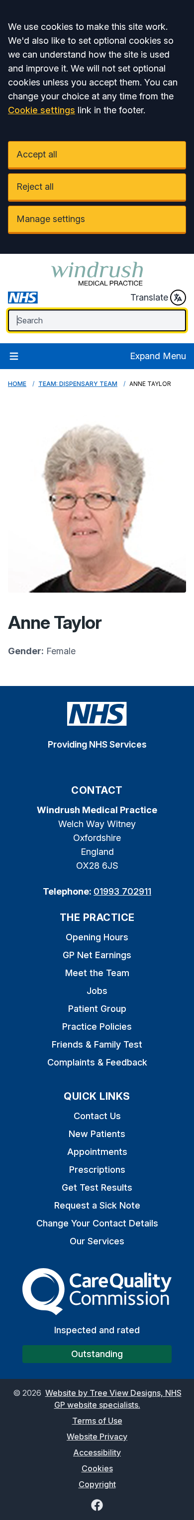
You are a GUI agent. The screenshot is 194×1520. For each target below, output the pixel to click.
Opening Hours (97, 937)
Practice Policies (97, 1026)
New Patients (97, 1134)
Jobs (97, 991)
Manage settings (50, 219)
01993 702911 (122, 891)
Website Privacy (97, 1437)
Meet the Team (97, 973)
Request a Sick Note (97, 1205)
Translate (149, 297)
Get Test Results (97, 1187)
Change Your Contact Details (97, 1223)
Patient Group (97, 1008)
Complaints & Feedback (97, 1062)
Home (17, 383)
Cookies (97, 1468)
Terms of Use (97, 1421)
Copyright (97, 1484)
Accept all (36, 154)
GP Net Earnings (97, 955)
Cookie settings (41, 110)
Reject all (35, 186)
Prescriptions (97, 1169)
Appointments (97, 1151)
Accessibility (97, 1452)
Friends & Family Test (97, 1044)
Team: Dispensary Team (77, 383)
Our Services (97, 1241)
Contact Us (97, 1116)
